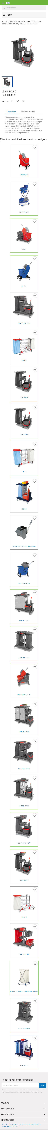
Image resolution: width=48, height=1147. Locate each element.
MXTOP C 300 (24, 806)
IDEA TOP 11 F (24, 954)
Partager (12, 101)
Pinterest (23, 101)
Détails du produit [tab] (27, 112)
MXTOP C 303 (24, 620)
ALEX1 (24, 286)
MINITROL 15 (24, 212)
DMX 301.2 (24, 1066)
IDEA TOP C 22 (24, 657)
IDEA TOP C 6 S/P (24, 843)
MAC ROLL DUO (24, 583)
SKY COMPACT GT (24, 694)
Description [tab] (11, 112)
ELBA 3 (24, 917)
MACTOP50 (24, 175)
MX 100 (24, 509)
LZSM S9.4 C (24, 397)
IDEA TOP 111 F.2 (24, 769)
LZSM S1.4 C (24, 435)
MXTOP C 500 (24, 732)
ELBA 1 (24, 472)
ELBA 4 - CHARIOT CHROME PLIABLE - (24, 991)
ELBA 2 (24, 360)
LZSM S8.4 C (24, 880)
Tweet (17, 101)
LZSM (24, 249)
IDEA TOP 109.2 (24, 1029)
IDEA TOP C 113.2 (24, 323)
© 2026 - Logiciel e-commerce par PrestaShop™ (21, 1124)
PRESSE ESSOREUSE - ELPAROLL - (24, 546)
